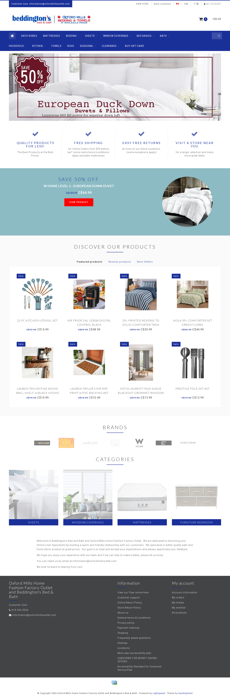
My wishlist (179, 607)
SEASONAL (86, 46)
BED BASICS (144, 35)
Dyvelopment (185, 693)
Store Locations (162, 4)
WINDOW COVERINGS (115, 35)
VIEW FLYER (142, 4)
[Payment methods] (114, 682)
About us (123, 612)
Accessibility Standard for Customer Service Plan (140, 668)
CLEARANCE (109, 46)
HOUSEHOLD (16, 46)
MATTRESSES (51, 35)
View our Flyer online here (133, 592)
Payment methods (129, 627)
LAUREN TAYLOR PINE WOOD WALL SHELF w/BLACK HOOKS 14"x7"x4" (37, 393)
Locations (124, 648)
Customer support (129, 597)
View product (78, 202)
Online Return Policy (130, 602)
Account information (184, 592)
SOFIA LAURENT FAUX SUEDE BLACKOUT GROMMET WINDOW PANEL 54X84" (141, 393)
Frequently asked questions (134, 638)
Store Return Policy (129, 607)
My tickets (178, 602)
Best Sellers (145, 261)
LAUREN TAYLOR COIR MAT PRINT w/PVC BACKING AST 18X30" (89, 393)
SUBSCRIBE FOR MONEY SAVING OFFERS (137, 660)
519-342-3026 (20, 610)
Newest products (119, 261)
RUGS (70, 46)
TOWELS (56, 46)
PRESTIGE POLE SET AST (192, 388)
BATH (163, 35)
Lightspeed (159, 693)
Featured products (89, 261)
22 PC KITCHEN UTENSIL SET (37, 320)
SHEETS (90, 35)
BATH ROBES (29, 35)
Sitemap (122, 643)
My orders (178, 597)
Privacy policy (126, 622)
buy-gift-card (134, 46)
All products (179, 612)
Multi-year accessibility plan (134, 653)
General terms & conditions (134, 617)
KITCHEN (37, 46)
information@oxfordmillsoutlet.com (34, 615)
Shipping (123, 633)
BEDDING (71, 35)
